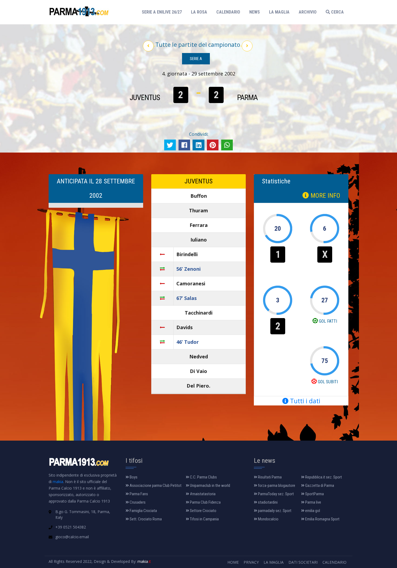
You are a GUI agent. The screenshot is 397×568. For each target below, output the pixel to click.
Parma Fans (138, 493)
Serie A (196, 58)
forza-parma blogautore (276, 485)
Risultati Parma (269, 477)
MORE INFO (324, 195)
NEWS (254, 12)
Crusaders (137, 502)
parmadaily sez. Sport (274, 510)
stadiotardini (267, 502)
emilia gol (312, 510)
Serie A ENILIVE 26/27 (163, 12)
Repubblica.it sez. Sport (323, 477)
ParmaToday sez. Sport (275, 493)
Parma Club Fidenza (205, 502)
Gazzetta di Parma (319, 485)
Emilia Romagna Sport (321, 519)
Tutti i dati (304, 401)
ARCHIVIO (308, 12)
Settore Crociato (202, 510)
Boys (133, 477)
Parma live (312, 502)
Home (233, 562)
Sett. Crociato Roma (145, 519)
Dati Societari (303, 562)
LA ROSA (199, 12)
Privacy (251, 562)
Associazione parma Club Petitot (155, 485)
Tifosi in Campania (204, 519)
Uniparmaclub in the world (209, 485)
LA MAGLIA (279, 12)
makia (58, 481)
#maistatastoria (202, 493)
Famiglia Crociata (143, 510)
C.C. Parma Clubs (203, 477)
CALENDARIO (228, 12)
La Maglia (274, 562)
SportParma (314, 493)
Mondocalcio (267, 519)
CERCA (337, 12)
